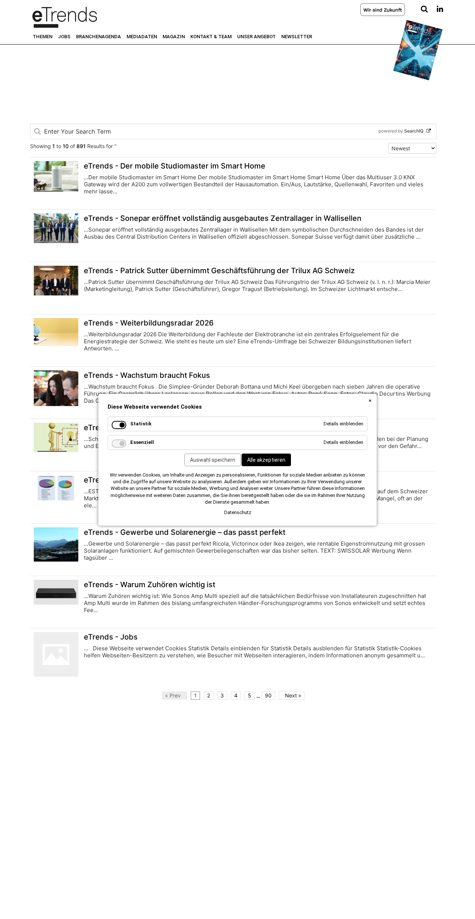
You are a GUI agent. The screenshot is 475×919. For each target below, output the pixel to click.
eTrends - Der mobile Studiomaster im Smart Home (174, 165)
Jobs (64, 36)
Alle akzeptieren (266, 460)
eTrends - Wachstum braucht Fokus (147, 375)
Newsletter (296, 36)
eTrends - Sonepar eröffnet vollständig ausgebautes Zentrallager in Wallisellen (222, 218)
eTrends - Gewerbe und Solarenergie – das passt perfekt (184, 532)
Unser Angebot (256, 36)
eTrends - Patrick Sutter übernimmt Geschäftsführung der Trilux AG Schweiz (219, 270)
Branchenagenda (98, 36)
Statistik (140, 423)
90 (268, 695)
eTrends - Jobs (111, 636)
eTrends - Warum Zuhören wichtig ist (149, 584)
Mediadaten (142, 36)
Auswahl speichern (212, 460)
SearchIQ (417, 131)
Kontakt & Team (211, 36)
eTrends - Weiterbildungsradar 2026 (149, 322)
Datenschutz (237, 512)
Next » (291, 695)
